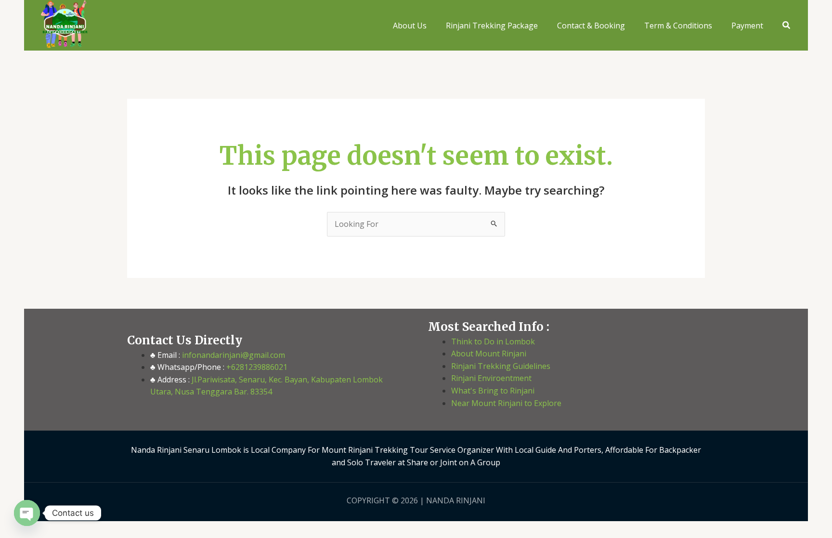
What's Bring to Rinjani (492, 390)
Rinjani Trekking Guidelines (500, 366)
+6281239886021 (255, 367)
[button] (786, 25)
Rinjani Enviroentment (491, 378)
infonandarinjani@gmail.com (232, 355)
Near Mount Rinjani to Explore (506, 403)
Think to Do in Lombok (493, 341)
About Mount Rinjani (488, 353)
